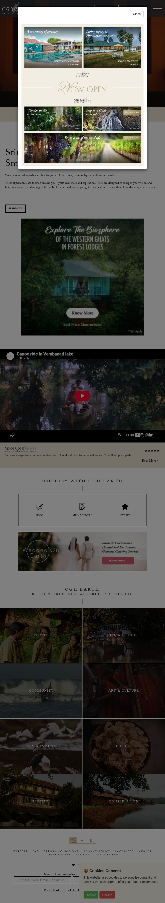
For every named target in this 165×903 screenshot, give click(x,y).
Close (137, 14)
